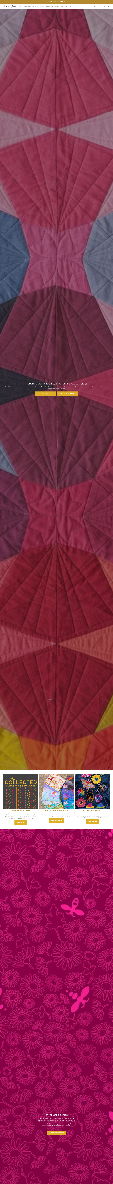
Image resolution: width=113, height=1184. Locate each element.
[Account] (104, 6)
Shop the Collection (56, 1133)
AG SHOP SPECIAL (92, 810)
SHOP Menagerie (56, 820)
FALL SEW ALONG (20, 810)
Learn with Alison (67, 393)
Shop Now (45, 393)
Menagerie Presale (56, 810)
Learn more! (20, 822)
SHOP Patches (92, 821)
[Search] (101, 6)
